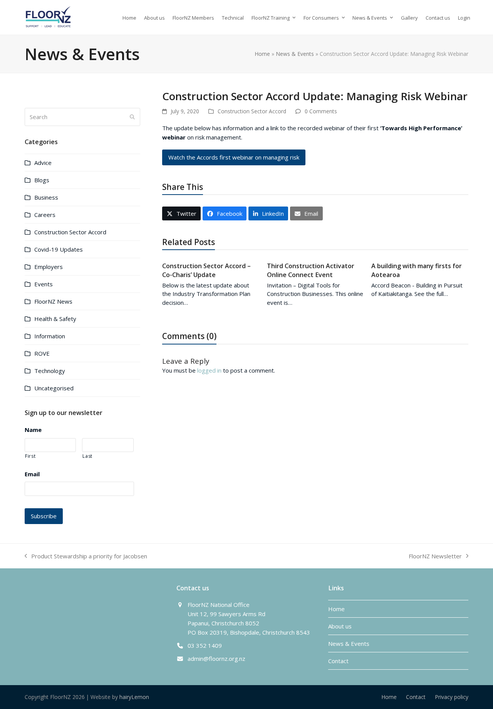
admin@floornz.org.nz (216, 658)
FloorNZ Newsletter (435, 556)
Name (33, 429)
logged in (209, 370)
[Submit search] (132, 117)
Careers (44, 214)
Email (32, 474)
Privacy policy (451, 697)
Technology (49, 371)
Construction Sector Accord (252, 111)
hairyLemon (134, 697)
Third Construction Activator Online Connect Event (310, 270)
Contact (338, 661)
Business (46, 197)
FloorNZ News (53, 301)
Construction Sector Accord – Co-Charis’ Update (206, 270)
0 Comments (321, 111)
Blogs (41, 180)
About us (340, 626)
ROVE (42, 353)
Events (43, 284)
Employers (48, 266)
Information (49, 336)
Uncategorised (54, 388)
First (30, 456)
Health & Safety (55, 319)
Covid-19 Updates (58, 249)
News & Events (295, 53)
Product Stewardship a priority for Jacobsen (86, 556)
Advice (43, 162)
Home (262, 53)
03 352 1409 (205, 645)
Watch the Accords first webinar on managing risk (233, 157)
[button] (181, 213)
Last (87, 456)
